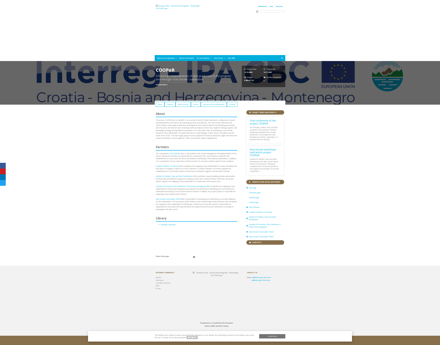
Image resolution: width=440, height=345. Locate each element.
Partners (170, 104)
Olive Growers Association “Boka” (168, 199)
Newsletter (262, 6)
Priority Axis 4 (161, 85)
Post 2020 (231, 58)
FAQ (271, 6)
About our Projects (186, 58)
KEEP (157, 286)
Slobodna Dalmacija (168, 224)
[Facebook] (3, 166)
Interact (158, 277)
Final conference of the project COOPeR (263, 122)
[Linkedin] (3, 177)
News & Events (183, 104)
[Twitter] (3, 183)
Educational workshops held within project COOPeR (263, 152)
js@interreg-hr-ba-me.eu (261, 280)
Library (195, 104)
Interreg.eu (160, 280)
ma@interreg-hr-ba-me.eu (261, 277)
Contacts (279, 6)
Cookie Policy (192, 337)
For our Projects (203, 58)
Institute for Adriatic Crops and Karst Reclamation (174, 176)
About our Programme (166, 58)
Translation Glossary (163, 283)
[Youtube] (3, 171)
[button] (282, 58)
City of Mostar (175, 153)
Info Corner (218, 58)
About (160, 104)
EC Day (158, 288)
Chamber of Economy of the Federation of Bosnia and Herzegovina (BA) (183, 186)
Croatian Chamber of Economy (167, 166)
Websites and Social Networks (213, 104)
